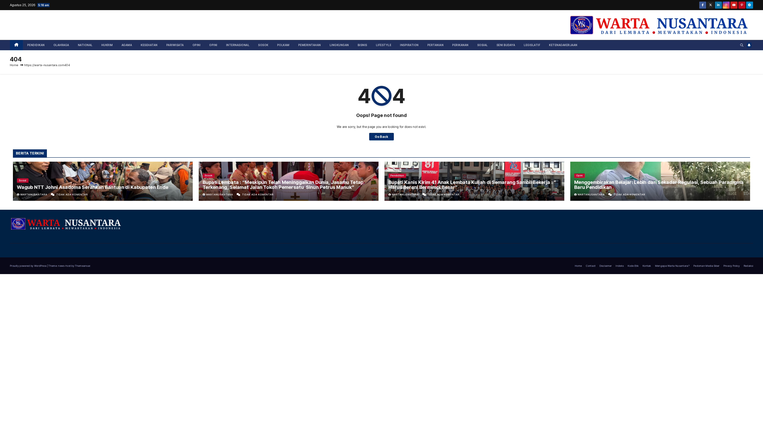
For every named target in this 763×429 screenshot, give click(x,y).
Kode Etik (633, 265)
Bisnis (362, 45)
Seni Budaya (506, 45)
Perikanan (460, 45)
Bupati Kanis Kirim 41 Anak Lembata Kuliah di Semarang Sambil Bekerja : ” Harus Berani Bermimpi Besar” (472, 184)
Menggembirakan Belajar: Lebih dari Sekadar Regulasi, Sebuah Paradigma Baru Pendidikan (659, 184)
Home (14, 65)
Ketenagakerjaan (563, 45)
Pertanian (435, 45)
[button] (741, 45)
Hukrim (107, 45)
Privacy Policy (731, 265)
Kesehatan (149, 45)
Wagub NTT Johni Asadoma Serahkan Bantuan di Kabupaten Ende (92, 187)
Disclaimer (605, 265)
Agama (127, 45)
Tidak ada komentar (72, 194)
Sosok (263, 45)
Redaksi (748, 265)
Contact (590, 265)
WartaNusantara (34, 194)
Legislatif (532, 45)
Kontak (647, 265)
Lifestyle (383, 45)
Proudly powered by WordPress (28, 265)
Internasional (238, 45)
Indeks (620, 265)
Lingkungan (339, 45)
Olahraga (61, 45)
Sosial (482, 45)
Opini (197, 45)
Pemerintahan (309, 45)
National (85, 45)
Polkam (283, 45)
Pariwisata (175, 45)
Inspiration (409, 45)
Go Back (381, 137)
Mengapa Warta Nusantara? (672, 265)
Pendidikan (36, 45)
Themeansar (82, 265)
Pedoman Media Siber (706, 265)
